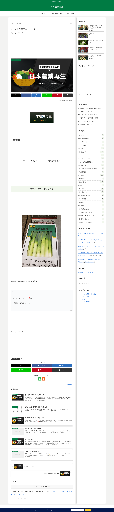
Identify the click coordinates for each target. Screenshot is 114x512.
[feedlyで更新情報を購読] (39, 379)
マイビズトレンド (16, 358)
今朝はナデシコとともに (85, 124)
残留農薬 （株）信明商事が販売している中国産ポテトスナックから (90, 110)
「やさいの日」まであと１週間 (88, 118)
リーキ (24, 358)
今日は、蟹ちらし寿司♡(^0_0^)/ (88, 233)
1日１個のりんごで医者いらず (87, 114)
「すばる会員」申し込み (89, 294)
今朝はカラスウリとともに (86, 121)
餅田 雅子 (89, 242)
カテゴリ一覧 (85, 296)
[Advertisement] (42, 45)
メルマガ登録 (85, 301)
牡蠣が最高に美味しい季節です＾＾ (89, 246)
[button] (71, 23)
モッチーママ (89, 262)
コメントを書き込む (42, 487)
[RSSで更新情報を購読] (43, 379)
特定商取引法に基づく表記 (86, 272)
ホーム (83, 299)
